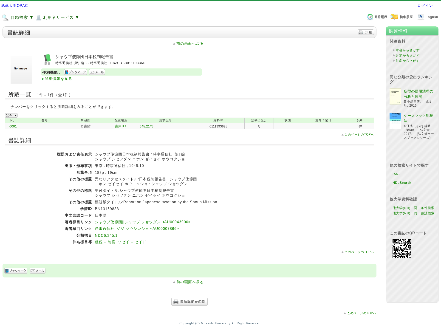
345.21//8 (146, 126)
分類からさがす (408, 55)
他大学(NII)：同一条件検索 (414, 208)
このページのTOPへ (359, 134)
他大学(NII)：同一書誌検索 (414, 213)
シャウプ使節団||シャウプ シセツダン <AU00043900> (143, 222)
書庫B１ (121, 126)
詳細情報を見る (58, 79)
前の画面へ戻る (190, 43)
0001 (13, 126)
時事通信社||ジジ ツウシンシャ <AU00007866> (137, 229)
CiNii (396, 174)
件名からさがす (408, 60)
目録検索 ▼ (21, 17)
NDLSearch (402, 182)
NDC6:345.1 (106, 235)
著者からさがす (408, 50)
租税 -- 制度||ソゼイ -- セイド (120, 242)
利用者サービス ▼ (60, 17)
